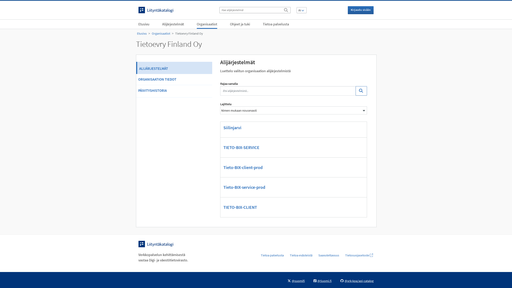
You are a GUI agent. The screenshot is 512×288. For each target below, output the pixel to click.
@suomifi (298, 281)
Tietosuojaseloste (357, 255)
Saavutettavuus (328, 255)
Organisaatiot (207, 24)
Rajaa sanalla (229, 84)
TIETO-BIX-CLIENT (240, 207)
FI (300, 10)
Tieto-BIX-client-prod (243, 167)
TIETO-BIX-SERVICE (241, 147)
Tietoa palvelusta (276, 24)
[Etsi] (286, 9)
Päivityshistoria (152, 90)
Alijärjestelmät (173, 24)
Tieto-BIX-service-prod (244, 187)
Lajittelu (226, 104)
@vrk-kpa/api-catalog (359, 281)
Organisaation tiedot (157, 79)
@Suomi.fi (324, 281)
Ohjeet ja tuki (240, 24)
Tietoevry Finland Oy (189, 33)
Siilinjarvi (232, 127)
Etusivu (143, 24)
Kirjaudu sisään (361, 10)
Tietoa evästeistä (301, 255)
